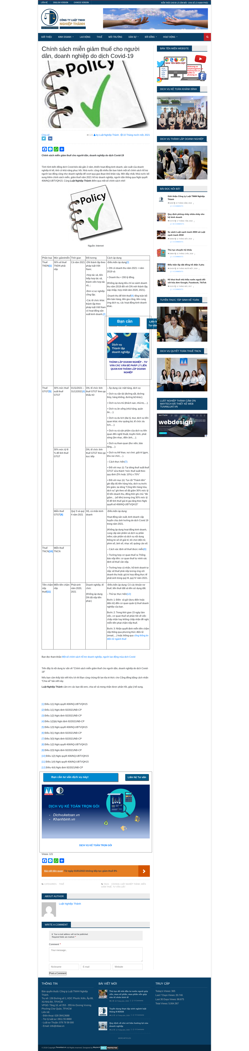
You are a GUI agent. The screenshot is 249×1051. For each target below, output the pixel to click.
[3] (128, 262)
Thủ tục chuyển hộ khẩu (180, 250)
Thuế (99, 36)
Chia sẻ (46, 135)
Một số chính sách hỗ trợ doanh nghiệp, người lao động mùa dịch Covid (98, 657)
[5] (43, 727)
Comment (55, 944)
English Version (60, 2)
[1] (43, 704)
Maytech (96, 1047)
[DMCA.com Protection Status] (109, 1048)
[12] (129, 594)
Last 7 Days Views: (165, 995)
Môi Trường (115, 36)
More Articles (124, 1038)
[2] (104, 314)
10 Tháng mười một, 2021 (136, 135)
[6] (84, 391)
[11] (43, 762)
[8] (43, 744)
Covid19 (115, 884)
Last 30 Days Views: (166, 999)
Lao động (85, 36)
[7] (126, 462)
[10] (43, 756)
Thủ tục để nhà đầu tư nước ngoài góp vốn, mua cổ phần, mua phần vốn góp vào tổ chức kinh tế (128, 994)
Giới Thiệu (46, 36)
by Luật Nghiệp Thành (107, 135)
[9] (145, 549)
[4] (132, 296)
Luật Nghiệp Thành (130, 884)
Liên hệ (44, 2)
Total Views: (161, 1003)
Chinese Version (81, 2)
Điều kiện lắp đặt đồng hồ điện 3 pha (186, 265)
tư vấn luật (119, 887)
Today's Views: (163, 991)
